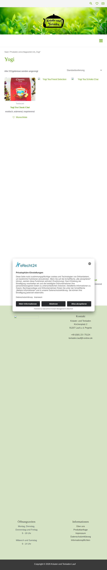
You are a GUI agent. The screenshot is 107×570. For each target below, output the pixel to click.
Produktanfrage (80, 530)
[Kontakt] (103, 3)
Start (6, 52)
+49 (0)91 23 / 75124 (80, 335)
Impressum (81, 533)
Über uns (80, 526)
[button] (91, 4)
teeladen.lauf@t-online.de (81, 338)
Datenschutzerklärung (80, 537)
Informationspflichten (80, 540)
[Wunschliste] (97, 3)
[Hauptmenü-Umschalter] (100, 40)
